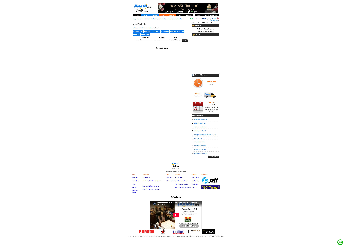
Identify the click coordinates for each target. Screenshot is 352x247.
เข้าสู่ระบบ (136, 19)
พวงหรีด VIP (136, 34)
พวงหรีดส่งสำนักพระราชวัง (177, 31)
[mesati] (176, 164)
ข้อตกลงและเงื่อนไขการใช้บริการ (150, 186)
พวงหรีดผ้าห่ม (147, 31)
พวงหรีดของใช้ (145, 34)
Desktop (178, 168)
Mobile (173, 168)
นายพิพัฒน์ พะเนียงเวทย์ (200, 127)
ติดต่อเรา (134, 187)
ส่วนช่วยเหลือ (150, 19)
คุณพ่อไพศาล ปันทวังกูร (200, 153)
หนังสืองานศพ (195, 181)
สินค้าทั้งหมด (142, 28)
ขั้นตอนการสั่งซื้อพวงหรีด (181, 184)
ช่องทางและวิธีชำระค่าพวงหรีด (183, 187)
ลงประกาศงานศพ (170, 181)
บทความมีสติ (195, 177)
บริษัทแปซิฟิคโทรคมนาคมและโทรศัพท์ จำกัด (139, 236)
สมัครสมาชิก (143, 19)
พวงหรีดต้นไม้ (156, 31)
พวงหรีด (149, 28)
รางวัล (133, 184)
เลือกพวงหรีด (178, 177)
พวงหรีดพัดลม (165, 31)
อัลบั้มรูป (194, 187)
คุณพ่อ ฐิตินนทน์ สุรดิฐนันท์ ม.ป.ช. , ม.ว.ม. (205, 134)
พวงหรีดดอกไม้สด (138, 31)
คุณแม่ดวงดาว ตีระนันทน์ (200, 119)
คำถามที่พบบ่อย (146, 177)
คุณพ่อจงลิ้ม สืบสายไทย (200, 145)
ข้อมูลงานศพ (169, 177)
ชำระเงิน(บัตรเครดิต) (160, 19)
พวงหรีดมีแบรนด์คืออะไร (181, 181)
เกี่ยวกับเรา (135, 177)
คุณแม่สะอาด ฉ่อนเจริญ (200, 149)
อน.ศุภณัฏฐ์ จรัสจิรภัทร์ (200, 131)
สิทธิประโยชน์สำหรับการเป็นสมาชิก (151, 189)
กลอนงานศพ (195, 184)
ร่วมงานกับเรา (135, 181)
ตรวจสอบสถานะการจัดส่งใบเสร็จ (175, 19)
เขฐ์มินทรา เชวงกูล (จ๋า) (200, 123)
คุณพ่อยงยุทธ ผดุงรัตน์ (199, 142)
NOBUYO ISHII (198, 138)
